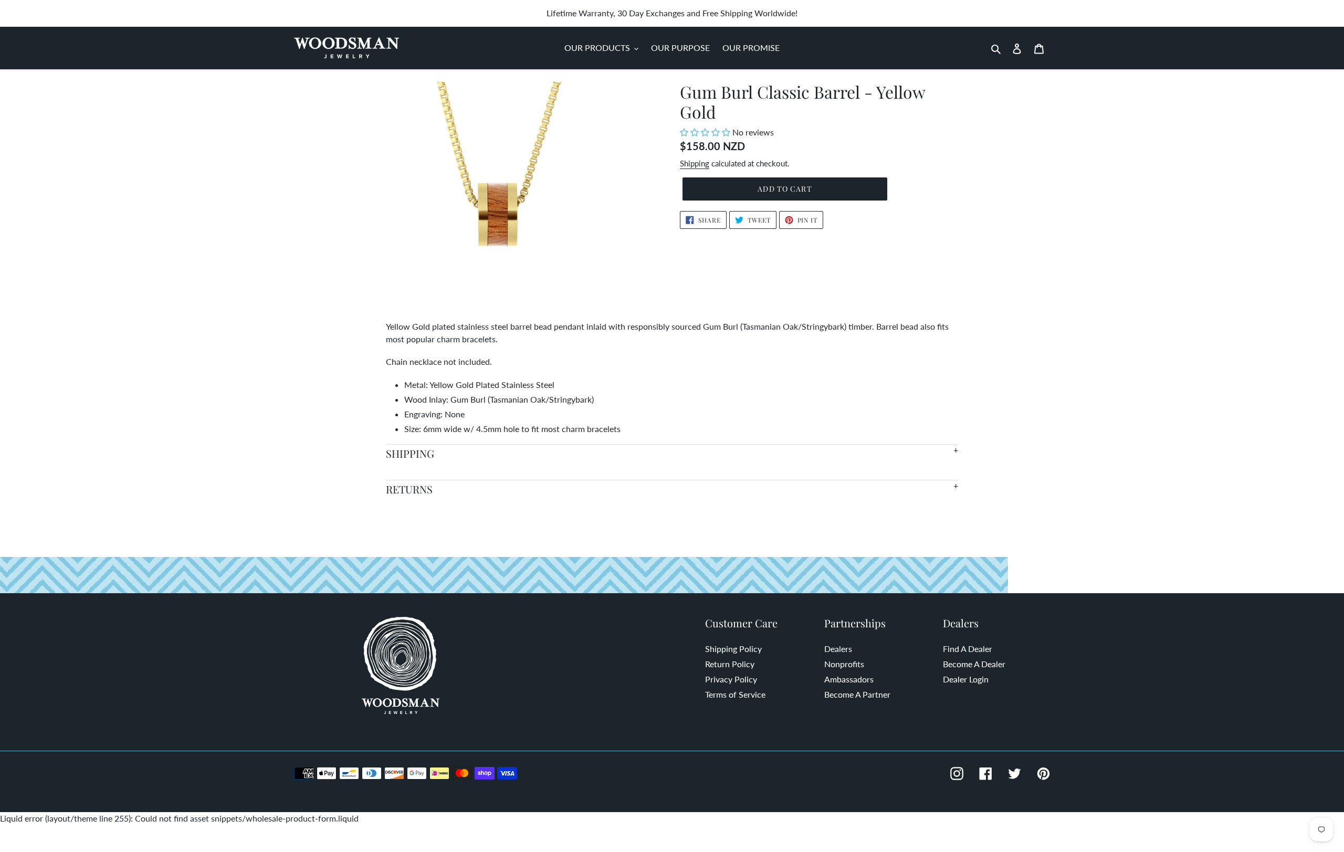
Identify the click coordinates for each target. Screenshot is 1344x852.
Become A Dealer (974, 664)
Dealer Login (966, 679)
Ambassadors (849, 679)
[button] (706, 132)
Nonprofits (844, 664)
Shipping (694, 163)
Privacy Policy (731, 679)
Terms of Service (735, 694)
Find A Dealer (967, 649)
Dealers (838, 649)
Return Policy (729, 664)
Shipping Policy (733, 649)
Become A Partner (857, 694)
